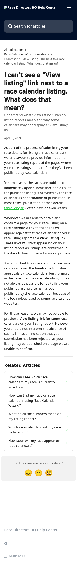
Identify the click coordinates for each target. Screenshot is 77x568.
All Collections (13, 50)
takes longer (14, 208)
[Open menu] (69, 7)
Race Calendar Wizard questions (26, 54)
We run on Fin (17, 556)
